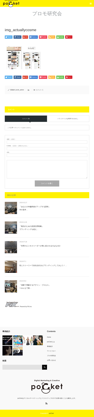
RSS (46, 403)
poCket (51, 413)
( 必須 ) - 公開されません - (17, 145)
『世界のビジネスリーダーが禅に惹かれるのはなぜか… (40, 247)
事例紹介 (50, 346)
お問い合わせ (51, 360)
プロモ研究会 (51, 355)
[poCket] (47, 386)
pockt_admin (19, 90)
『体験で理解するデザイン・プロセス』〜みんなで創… (34, 286)
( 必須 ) (11, 139)
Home (49, 337)
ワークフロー (51, 351)
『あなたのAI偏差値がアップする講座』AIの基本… (34, 208)
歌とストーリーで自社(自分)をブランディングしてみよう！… (43, 265)
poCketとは (51, 342)
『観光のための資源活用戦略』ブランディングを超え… (31, 227)
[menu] (90, 3)
